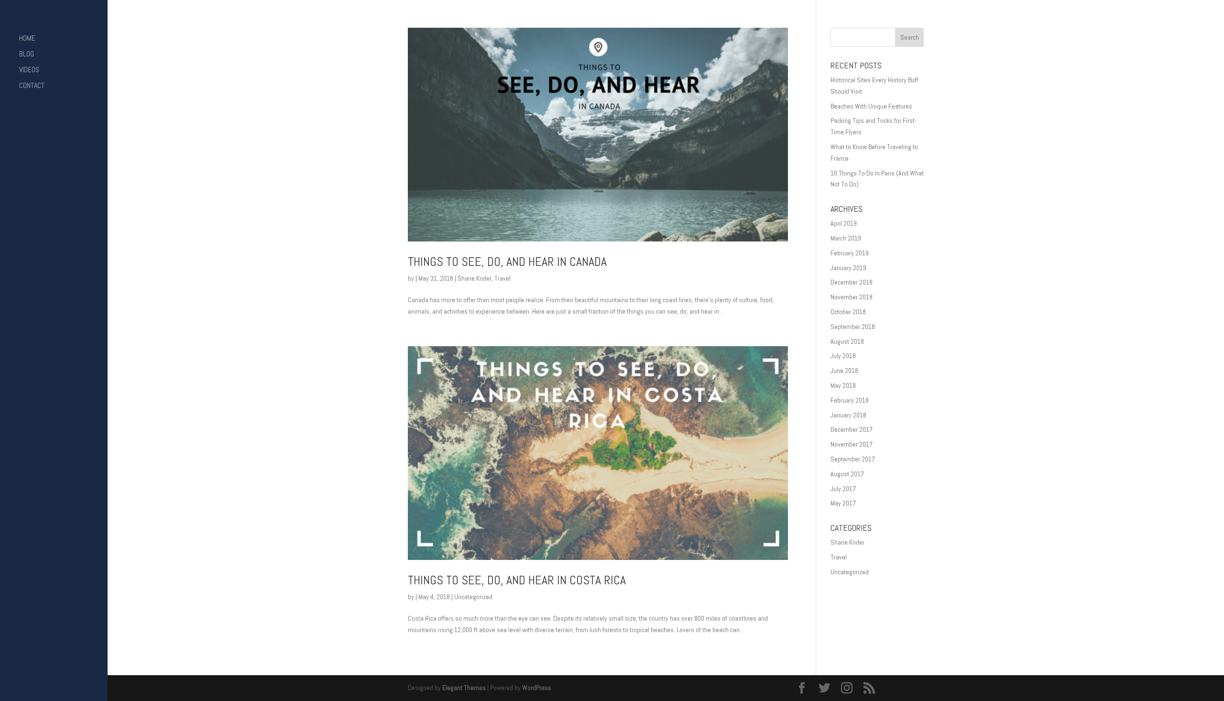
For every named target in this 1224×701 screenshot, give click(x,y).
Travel (502, 278)
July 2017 (843, 488)
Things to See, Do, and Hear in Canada (507, 262)
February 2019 (850, 253)
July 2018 (843, 355)
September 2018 (853, 326)
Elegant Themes (464, 687)
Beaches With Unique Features (871, 106)
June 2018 (844, 370)
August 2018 (847, 341)
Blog (26, 55)
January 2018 (848, 415)
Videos (29, 70)
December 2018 (852, 282)
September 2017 (853, 459)
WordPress (536, 687)
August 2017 (847, 474)
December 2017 (852, 429)
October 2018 (848, 311)
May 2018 (843, 385)
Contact (31, 86)
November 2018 (852, 297)
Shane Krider (475, 278)
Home (27, 39)
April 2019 (844, 223)
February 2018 (850, 400)
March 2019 (846, 238)
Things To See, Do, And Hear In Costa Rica (517, 580)
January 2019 (848, 267)
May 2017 (843, 503)
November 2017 (852, 444)
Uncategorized (473, 596)
